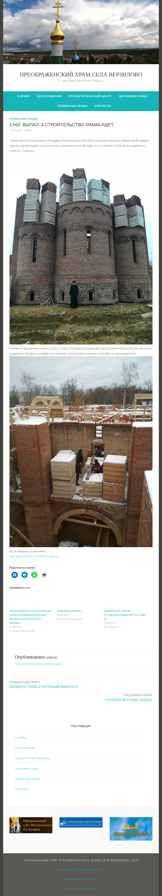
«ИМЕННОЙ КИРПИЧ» (69, 611)
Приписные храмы (73, 106)
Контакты (103, 106)
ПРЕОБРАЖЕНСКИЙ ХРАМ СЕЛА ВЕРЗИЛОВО (81, 75)
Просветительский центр (90, 96)
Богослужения (49, 96)
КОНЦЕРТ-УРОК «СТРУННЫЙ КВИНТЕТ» (43, 684)
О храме (23, 96)
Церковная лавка (133, 96)
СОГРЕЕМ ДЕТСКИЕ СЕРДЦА (129, 697)
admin (28, 130)
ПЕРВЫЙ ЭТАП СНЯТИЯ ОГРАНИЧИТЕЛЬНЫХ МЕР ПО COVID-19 (125, 615)
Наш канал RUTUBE (81, 879)
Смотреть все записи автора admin (38, 664)
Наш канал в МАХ (81, 889)
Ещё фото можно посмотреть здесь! (33, 556)
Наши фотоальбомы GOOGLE (81, 870)
